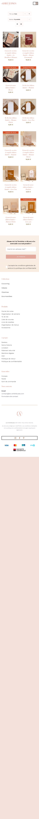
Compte (4, 376)
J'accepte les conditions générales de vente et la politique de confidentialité (22, 267)
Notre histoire (7, 345)
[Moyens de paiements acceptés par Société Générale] (19, 444)
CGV (3, 356)
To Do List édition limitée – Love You (28, 119)
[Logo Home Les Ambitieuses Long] (8, 1)
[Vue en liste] (21, 24)
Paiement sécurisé (8, 350)
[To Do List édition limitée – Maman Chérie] (11, 100)
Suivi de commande (9, 381)
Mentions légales (8, 353)
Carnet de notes (7, 311)
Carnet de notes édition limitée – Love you (28, 219)
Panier (4, 379)
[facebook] (19, 438)
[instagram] (15, 438)
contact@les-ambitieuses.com (13, 394)
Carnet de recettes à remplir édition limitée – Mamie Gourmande (28, 54)
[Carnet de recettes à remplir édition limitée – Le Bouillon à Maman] (11, 33)
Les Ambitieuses (10, 422)
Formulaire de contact (10, 396)
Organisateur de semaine (11, 314)
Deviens (4, 342)
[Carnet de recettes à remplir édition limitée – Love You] (11, 167)
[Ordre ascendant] (29, 14)
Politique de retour (9, 359)
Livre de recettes (8, 322)
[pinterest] (23, 438)
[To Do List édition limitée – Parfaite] (28, 68)
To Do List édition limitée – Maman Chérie (10, 120)
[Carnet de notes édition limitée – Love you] (28, 200)
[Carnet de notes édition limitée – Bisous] (11, 68)
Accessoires (6, 328)
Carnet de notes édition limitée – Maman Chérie (10, 219)
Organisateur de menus (10, 325)
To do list (5, 317)
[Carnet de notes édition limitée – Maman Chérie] (11, 200)
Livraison (5, 348)
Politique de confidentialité (12, 361)
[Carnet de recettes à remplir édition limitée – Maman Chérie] (28, 132)
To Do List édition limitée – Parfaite (28, 86)
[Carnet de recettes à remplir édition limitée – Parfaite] (11, 132)
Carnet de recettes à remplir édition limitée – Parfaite (11, 152)
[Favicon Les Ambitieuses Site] (19, 411)
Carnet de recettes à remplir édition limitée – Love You (11, 187)
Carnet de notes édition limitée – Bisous (10, 87)
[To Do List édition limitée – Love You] (28, 100)
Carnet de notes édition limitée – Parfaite (28, 187)
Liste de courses (8, 319)
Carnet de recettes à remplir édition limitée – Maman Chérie (28, 153)
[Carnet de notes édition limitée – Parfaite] (28, 167)
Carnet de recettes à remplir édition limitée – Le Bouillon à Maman (11, 54)
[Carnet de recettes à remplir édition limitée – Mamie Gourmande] (28, 33)
